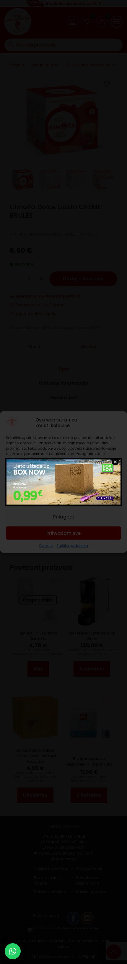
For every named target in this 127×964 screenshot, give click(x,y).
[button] (13, 951)
